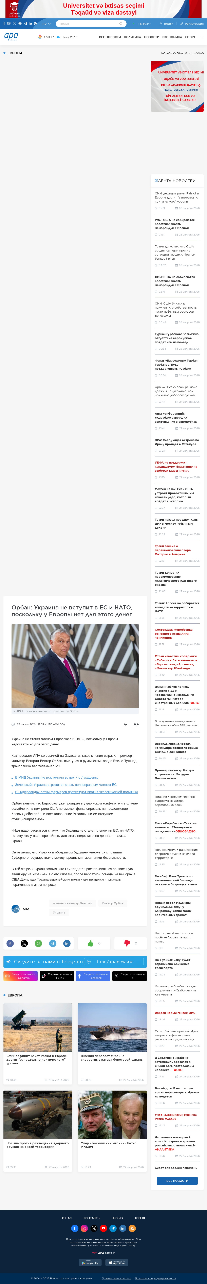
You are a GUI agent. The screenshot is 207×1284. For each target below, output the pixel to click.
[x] (94, 1229)
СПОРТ (190, 37)
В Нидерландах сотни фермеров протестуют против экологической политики (76, 792)
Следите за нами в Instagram (23, 976)
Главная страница (174, 53)
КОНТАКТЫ (91, 1218)
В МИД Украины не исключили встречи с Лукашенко (56, 777)
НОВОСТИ (151, 37)
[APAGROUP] (103, 1253)
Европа (197, 53)
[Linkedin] (31, 24)
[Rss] (35, 24)
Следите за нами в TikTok (60, 976)
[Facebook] (4, 24)
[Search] (121, 24)
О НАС (67, 1218)
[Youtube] (20, 24)
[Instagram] (9, 24)
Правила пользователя (116, 1278)
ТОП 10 (140, 1218)
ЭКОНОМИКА (172, 37)
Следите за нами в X (133, 976)
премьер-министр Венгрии (72, 903)
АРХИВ (117, 1218)
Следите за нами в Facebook (96, 976)
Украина (59, 912)
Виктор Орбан (112, 903)
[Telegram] (25, 24)
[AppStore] (116, 1263)
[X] (14, 24)
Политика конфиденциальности (155, 1278)
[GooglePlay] (90, 1263)
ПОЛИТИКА (132, 37)
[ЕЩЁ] (201, 37)
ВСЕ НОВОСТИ (110, 37)
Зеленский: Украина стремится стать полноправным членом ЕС (66, 785)
